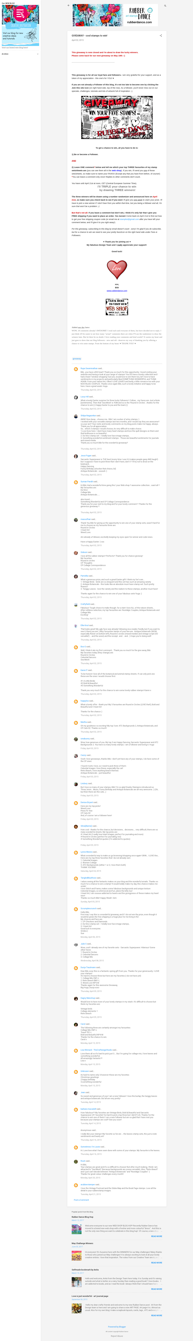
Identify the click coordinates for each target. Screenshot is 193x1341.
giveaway (77, 358)
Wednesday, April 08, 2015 (92, 960)
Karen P (84, 670)
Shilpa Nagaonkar (88, 415)
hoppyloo (85, 701)
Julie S (84, 944)
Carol (83, 1024)
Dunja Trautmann (88, 967)
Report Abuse (117, 1336)
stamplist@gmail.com (129, 219)
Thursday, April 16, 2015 (91, 1140)
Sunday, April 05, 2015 (90, 901)
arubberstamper (88, 1184)
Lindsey (84, 783)
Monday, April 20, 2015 (90, 1178)
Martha (84, 722)
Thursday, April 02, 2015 (91, 390)
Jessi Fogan (86, 455)
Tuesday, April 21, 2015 (91, 1194)
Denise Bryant (87, 802)
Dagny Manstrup (88, 998)
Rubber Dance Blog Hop (82, 1217)
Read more (156, 1236)
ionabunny (85, 738)
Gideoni (84, 552)
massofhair (86, 519)
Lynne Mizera (86, 852)
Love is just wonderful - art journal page (90, 1296)
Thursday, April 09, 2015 (91, 991)
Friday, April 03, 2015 (89, 748)
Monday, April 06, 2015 (90, 937)
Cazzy (83, 755)
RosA (83, 1161)
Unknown (85, 1071)
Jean (83, 1092)
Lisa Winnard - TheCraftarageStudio (96, 1050)
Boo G (83, 646)
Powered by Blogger (117, 1327)
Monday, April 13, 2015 (90, 1043)
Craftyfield (85, 604)
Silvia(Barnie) (86, 826)
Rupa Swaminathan (89, 368)
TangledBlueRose (88, 878)
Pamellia (84, 576)
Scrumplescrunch (89, 908)
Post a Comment (81, 1200)
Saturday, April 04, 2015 (91, 871)
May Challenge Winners (82, 1243)
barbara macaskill (88, 1109)
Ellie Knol (85, 625)
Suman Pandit (87, 481)
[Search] (165, 6)
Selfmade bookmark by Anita (85, 1270)
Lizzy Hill (85, 396)
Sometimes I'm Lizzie (90, 1147)
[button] (160, 35)
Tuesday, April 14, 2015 (91, 1102)
